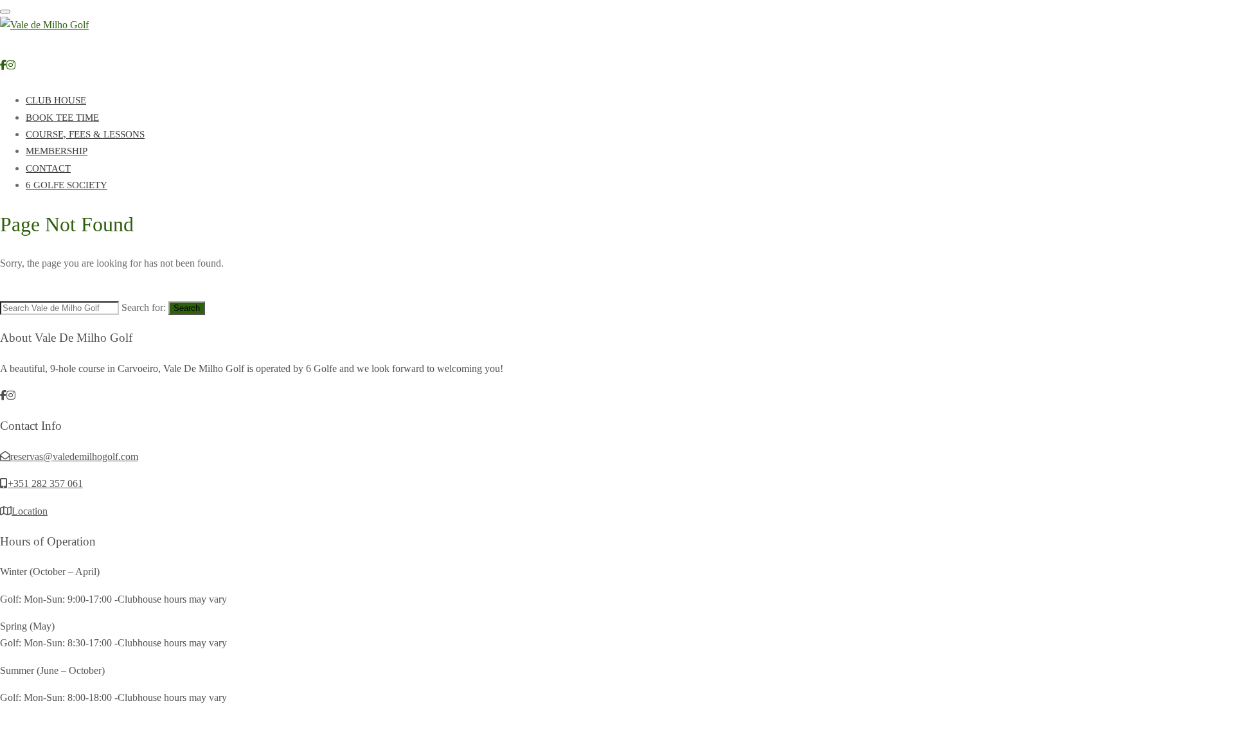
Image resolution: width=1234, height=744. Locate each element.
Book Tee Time (62, 117)
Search (187, 308)
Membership (56, 151)
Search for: (143, 307)
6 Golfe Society (66, 185)
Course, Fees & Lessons (85, 134)
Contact (48, 168)
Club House (56, 100)
